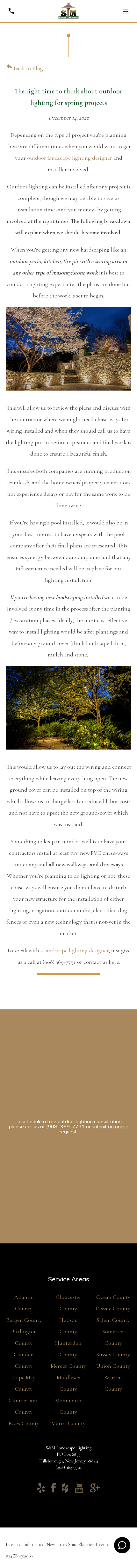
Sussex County (113, 1354)
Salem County (113, 1319)
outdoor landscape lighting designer (69, 157)
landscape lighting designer (76, 950)
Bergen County (24, 1319)
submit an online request (94, 1129)
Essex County (23, 1423)
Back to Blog (24, 68)
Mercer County (68, 1365)
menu (125, 11)
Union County (113, 1365)
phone (11, 11)
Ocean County (113, 1296)
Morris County (68, 1423)
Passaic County (113, 1308)
